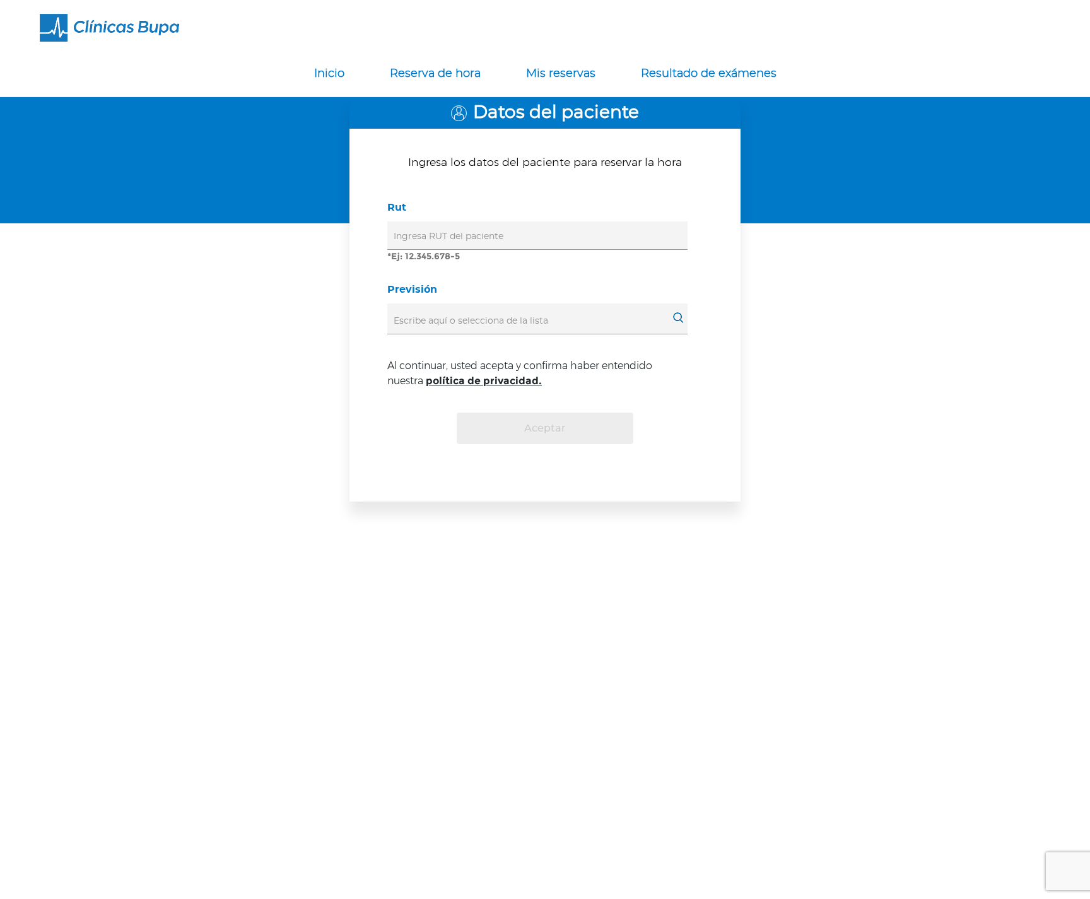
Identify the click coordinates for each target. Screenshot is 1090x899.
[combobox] (533, 320)
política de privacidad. (484, 381)
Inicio (329, 73)
